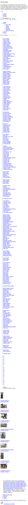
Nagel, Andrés (6, 250)
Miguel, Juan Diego (7, 235)
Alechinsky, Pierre (7, 43)
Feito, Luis (5, 135)
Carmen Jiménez (6, 93)
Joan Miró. (18, 482)
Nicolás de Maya (6, 253)
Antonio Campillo (7, 54)
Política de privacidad (7, 494)
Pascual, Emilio (6, 268)
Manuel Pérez (6, 222)
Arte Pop (5, 63)
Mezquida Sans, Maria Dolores (9, 234)
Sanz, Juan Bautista (7, 315)
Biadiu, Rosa (5, 80)
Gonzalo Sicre (6, 159)
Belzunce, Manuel (7, 78)
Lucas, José (5, 211)
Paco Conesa (5, 263)
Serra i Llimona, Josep (7, 320)
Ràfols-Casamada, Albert (8, 288)
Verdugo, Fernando (7, 338)
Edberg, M (5, 123)
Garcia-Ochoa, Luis (7, 151)
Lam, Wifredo (6, 200)
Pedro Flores (5, 274)
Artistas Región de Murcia (8, 64)
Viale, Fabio (5, 339)
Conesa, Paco (6, 107)
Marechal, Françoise (7, 224)
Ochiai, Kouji (6, 257)
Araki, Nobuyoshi (7, 58)
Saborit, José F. (6, 310)
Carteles (7, 27)
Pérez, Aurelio (6, 277)
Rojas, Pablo (5, 301)
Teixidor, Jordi (6, 331)
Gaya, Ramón (6, 152)
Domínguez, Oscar (7, 120)
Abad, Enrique (6, 38)
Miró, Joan (5, 239)
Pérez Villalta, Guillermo (8, 276)
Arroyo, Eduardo (6, 61)
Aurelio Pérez (6, 65)
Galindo (4, 145)
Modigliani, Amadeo (7, 240)
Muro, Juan (5, 248)
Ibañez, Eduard (6, 179)
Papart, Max (5, 266)
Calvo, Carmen (6, 88)
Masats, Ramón (6, 232)
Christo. (22, 482)
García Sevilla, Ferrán (7, 149)
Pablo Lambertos (6, 262)
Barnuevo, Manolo (7, 74)
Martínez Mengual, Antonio (9, 231)
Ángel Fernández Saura (8, 47)
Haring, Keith (6, 171)
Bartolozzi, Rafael (7, 75)
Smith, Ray (5, 324)
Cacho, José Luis (6, 86)
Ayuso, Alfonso (6, 67)
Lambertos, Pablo (6, 203)
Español (4, 13)
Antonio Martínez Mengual (8, 56)
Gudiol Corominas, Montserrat (9, 166)
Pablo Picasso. (22, 480)
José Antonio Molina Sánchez (9, 189)
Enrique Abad (6, 127)
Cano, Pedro (5, 91)
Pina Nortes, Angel (7, 282)
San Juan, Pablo (6, 312)
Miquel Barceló (6, 238)
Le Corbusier (6, 205)
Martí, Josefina (6, 227)
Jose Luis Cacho (6, 192)
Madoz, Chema (6, 214)
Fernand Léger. (17, 487)
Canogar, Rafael (6, 92)
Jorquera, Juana (6, 187)
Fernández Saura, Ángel (8, 136)
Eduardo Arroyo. (23, 485)
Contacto (5, 31)
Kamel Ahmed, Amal (7, 198)
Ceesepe (5, 99)
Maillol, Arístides (6, 215)
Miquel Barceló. (19, 486)
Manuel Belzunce (6, 220)
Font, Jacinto (5, 140)
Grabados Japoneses (7, 163)
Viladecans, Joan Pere (7, 341)
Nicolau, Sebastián (7, 254)
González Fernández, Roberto (9, 157)
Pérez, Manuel (6, 278)
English (4, 15)
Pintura (7, 25)
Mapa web (5, 495)
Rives (4, 297)
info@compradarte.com (5, 500)
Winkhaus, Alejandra (7, 347)
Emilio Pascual (6, 126)
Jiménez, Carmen (6, 185)
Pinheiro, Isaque (6, 283)
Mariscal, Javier (6, 225)
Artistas (4, 22)
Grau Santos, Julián (7, 164)
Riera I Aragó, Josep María (8, 295)
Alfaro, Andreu (6, 44)
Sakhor (4, 311)
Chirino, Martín (6, 103)
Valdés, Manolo (6, 336)
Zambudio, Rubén (7, 353)
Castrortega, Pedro (7, 96)
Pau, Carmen (5, 270)
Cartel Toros (5, 94)
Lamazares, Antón (7, 201)
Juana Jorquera (6, 196)
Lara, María (5, 204)
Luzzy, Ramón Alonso (7, 212)
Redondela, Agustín (7, 294)
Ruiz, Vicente (6, 308)
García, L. (5, 150)
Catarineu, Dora (6, 98)
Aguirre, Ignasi (6, 40)
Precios (4, 32)
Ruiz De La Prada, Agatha (8, 306)
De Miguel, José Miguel (8, 116)
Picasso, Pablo (6, 280)
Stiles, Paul (5, 327)
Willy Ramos (5, 346)
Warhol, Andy (6, 345)
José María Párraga (7, 193)
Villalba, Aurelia (6, 343)
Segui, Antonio (6, 318)
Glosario (5, 498)
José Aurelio (5, 190)
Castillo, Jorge (6, 95)
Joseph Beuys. (13, 484)
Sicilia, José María (7, 322)
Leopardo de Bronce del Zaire (9, 208)
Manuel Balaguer (6, 219)
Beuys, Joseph (6, 79)
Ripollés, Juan (6, 296)
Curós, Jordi (5, 109)
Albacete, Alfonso (7, 42)
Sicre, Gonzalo (6, 323)
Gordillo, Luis (6, 162)
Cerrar (2, 11)
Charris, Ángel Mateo (7, 101)
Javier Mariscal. (6, 486)
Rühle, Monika (6, 305)
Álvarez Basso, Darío (7, 46)
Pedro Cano (5, 273)
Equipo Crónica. (9, 485)
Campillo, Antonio (7, 89)
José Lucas (5, 191)
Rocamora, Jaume (6, 298)
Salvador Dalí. (6, 482)
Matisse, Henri (6, 233)
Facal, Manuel (6, 134)
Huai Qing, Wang (6, 177)
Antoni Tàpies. (12, 482)
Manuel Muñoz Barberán (8, 221)
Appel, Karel (5, 57)
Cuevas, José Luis (7, 108)
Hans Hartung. (13, 486)
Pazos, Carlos (6, 271)
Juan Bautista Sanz (7, 194)
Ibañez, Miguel (6, 180)
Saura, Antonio (6, 316)
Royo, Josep (5, 302)
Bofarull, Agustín (6, 81)
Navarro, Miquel (6, 252)
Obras (4, 23)
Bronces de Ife (6, 84)
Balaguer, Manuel (6, 71)
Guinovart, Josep (6, 168)
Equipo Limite (6, 129)
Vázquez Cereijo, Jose (7, 337)
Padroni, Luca (6, 264)
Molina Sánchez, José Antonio (9, 241)
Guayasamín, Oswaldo (8, 165)
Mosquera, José (6, 246)
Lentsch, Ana (6, 207)
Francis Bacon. (23, 483)
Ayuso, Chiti (5, 68)
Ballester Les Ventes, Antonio (9, 72)
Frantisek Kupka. (9, 489)
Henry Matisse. (6, 484)
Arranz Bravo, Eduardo (8, 60)
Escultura (8, 28)
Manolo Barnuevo (7, 217)
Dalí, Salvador (6, 112)
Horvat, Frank (6, 176)
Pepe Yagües (5, 275)
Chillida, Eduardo (6, 102)
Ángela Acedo (6, 52)
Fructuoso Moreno (7, 142)
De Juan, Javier (6, 114)
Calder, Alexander (7, 87)
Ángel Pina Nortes (7, 51)
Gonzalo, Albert (6, 161)
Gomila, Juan (6, 156)
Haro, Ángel (5, 172)
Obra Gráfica (8, 24)
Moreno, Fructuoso (7, 245)
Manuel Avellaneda (7, 218)
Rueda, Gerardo (6, 304)
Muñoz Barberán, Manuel (8, 247)
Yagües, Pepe (6, 350)
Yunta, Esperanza (6, 351)
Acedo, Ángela (6, 39)
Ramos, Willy (6, 291)
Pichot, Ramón (6, 281)
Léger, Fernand (6, 206)
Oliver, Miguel (6, 259)
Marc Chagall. (17, 483)
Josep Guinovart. (10, 487)
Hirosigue (5, 175)
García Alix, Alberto (7, 147)
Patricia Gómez (6, 269)
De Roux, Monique (7, 117)
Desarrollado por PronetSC (9, 503)
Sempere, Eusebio (7, 319)
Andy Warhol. (10, 483)
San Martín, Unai (6, 313)
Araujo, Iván (5, 59)
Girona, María (6, 155)
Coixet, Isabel (6, 106)
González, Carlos (6, 158)
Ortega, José (5, 260)
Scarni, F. (5, 317)
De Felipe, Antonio (7, 113)
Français (5, 16)
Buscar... (2, 35)
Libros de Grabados (10, 30)
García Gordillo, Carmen (8, 148)
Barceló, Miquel (6, 73)
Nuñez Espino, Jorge (7, 255)
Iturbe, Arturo (6, 183)
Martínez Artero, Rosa (7, 228)
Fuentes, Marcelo (6, 143)
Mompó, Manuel (6, 242)
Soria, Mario (5, 325)
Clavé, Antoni (6, 105)
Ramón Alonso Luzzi (7, 289)
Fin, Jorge (5, 137)
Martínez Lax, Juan (7, 229)
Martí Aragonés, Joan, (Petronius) (10, 226)
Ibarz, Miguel (6, 182)
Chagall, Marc (6, 100)
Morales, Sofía (6, 243)
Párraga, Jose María (7, 267)
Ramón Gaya (6, 290)
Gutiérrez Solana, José (7, 169)
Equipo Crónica (6, 128)
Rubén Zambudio (6, 303)
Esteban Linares (6, 130)
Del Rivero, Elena (7, 119)
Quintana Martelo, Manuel (8, 285)
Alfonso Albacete (6, 45)
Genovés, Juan (6, 154)
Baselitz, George (6, 77)
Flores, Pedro (6, 138)
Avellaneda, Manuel (7, 66)
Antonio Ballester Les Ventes (9, 53)
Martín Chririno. (16, 485)
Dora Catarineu (6, 121)
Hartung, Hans (6, 173)
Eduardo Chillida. (19, 484)
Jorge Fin (5, 186)
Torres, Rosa (5, 333)
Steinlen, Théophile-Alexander (9, 326)
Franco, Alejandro (7, 141)
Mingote (5, 236)
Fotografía (8, 29)
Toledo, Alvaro (6, 332)
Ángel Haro (5, 49)
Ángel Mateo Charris (7, 50)
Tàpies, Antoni (6, 330)
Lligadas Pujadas (6, 210)
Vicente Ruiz (5, 340)
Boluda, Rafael (6, 82)
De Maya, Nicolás (7, 115)
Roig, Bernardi (6, 299)
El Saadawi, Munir (7, 124)
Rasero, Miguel (6, 292)
